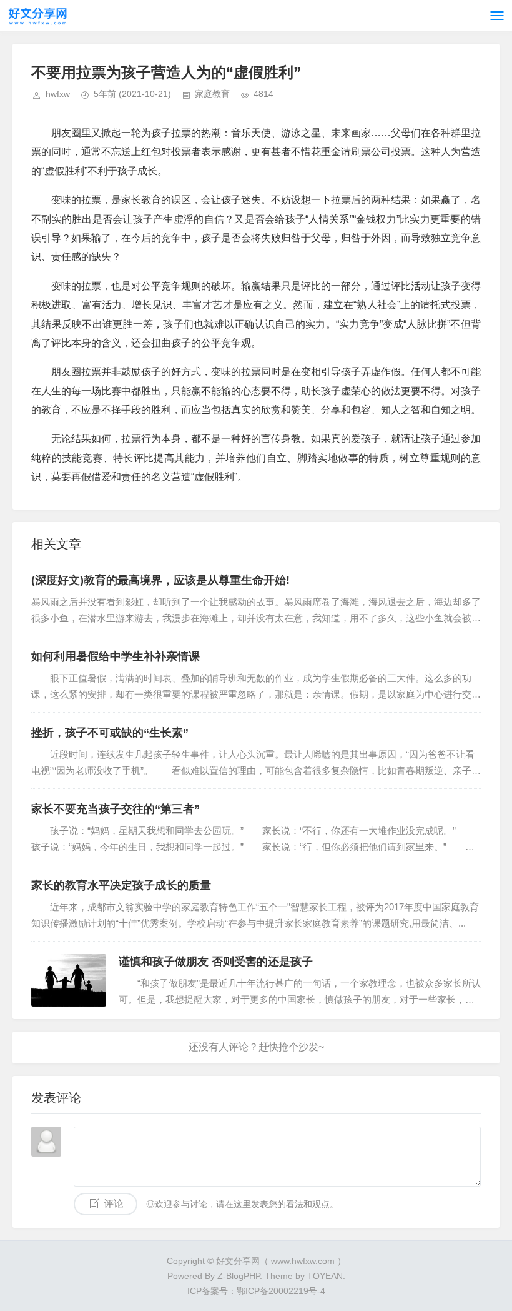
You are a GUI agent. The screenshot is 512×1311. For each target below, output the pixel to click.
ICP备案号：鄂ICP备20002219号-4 (256, 1291)
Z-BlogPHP (238, 1276)
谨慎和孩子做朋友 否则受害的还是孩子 (216, 961)
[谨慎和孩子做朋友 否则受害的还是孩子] (68, 980)
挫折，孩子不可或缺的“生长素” (110, 732)
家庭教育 (212, 94)
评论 (114, 1203)
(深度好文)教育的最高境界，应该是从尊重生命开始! (160, 580)
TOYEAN (325, 1276)
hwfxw (58, 94)
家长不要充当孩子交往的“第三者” (115, 809)
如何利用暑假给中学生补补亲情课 (115, 656)
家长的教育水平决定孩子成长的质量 (121, 885)
